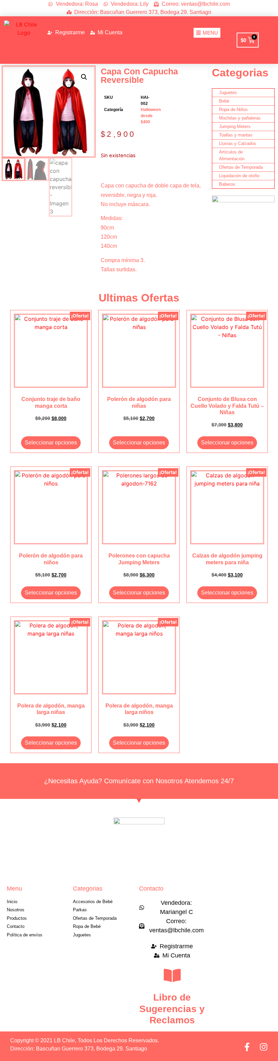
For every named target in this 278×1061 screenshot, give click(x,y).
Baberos (227, 184)
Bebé (224, 101)
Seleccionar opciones (51, 442)
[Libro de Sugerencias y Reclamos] (172, 975)
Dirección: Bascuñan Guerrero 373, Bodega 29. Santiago (78, 1048)
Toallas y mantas (236, 135)
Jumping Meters (235, 126)
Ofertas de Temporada (241, 167)
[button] (84, 77)
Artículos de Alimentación (231, 155)
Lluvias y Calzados (237, 143)
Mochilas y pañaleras (240, 118)
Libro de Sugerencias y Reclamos (172, 1008)
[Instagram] (263, 1047)
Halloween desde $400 (151, 115)
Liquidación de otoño (239, 175)
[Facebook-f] (247, 1047)
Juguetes (228, 92)
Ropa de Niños (233, 109)
